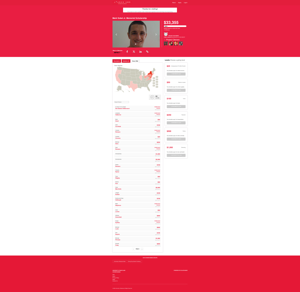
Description (117, 61)
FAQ (113, 274)
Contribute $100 (176, 106)
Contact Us (115, 281)
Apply (179, 2)
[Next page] (142, 249)
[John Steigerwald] (176, 43)
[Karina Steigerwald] (166, 43)
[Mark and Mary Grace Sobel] (171, 43)
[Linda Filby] (181, 43)
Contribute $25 (176, 74)
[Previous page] (133, 249)
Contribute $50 (176, 90)
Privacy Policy (115, 277)
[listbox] (136, 34)
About (174, 2)
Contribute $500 (176, 139)
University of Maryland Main (120, 261)
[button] (116, 34)
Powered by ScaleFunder (181, 270)
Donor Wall (135, 61)
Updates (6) (126, 61)
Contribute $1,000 (176, 155)
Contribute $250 (176, 123)
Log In (185, 2)
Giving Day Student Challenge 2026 (135, 261)
